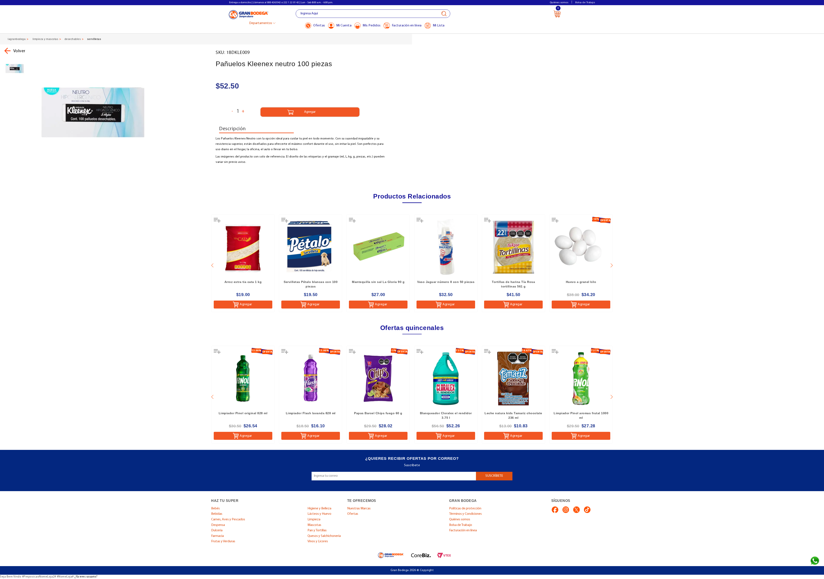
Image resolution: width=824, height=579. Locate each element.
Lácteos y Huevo (319, 514)
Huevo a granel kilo (581, 282)
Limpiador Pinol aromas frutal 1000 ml (581, 415)
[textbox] (373, 13)
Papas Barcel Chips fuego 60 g (378, 413)
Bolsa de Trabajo (585, 2)
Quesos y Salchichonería (324, 536)
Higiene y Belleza (319, 508)
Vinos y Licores (317, 541)
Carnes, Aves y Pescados (228, 519)
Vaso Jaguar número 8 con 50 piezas (445, 282)
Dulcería (217, 530)
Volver (19, 51)
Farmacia (217, 536)
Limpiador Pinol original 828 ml (243, 413)
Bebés (215, 508)
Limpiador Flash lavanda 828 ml (311, 413)
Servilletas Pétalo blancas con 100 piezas (311, 284)
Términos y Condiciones (465, 514)
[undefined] (121, 112)
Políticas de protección (465, 508)
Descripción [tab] (232, 128)
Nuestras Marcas (359, 508)
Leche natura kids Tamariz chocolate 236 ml (513, 415)
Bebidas (216, 514)
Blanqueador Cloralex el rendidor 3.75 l (446, 415)
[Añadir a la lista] (217, 222)
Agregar (246, 304)
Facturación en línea (463, 530)
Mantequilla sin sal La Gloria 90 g (378, 282)
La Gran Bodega (248, 14)
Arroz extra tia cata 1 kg (243, 282)
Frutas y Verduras (223, 541)
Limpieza (313, 519)
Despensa (218, 525)
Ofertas (352, 514)
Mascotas (314, 525)
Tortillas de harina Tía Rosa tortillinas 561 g (513, 284)
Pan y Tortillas (317, 530)
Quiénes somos (559, 2)
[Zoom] (14, 68)
